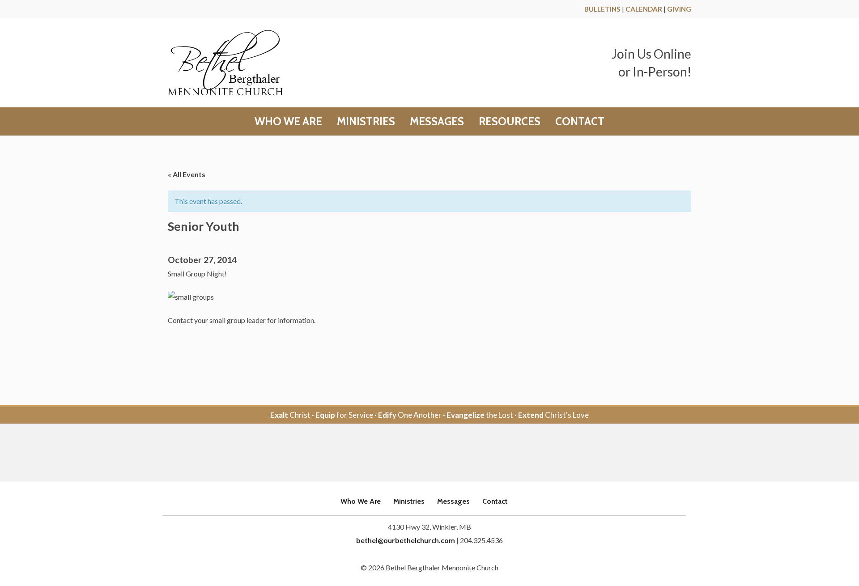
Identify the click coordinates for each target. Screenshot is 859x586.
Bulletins (602, 9)
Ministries (366, 121)
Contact (579, 121)
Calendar (643, 9)
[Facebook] (417, 453)
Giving (679, 9)
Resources (509, 121)
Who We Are (288, 121)
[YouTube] (441, 453)
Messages (437, 121)
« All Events (186, 174)
